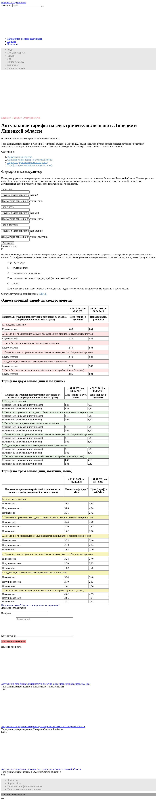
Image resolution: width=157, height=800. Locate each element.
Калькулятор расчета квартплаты (24, 38)
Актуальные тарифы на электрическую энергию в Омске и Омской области (41, 769)
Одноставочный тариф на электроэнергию (29, 159)
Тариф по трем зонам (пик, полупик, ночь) (29, 165)
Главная (5, 118)
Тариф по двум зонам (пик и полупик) (27, 162)
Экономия (13, 64)
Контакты (12, 780)
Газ (9, 58)
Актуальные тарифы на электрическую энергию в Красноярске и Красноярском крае (45, 684)
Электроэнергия (16, 52)
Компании (12, 44)
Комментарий (8, 636)
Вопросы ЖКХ (15, 61)
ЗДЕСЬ (42, 294)
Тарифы (11, 41)
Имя (3, 613)
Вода (10, 49)
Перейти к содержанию (13, 2)
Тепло (10, 55)
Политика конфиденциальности (24, 786)
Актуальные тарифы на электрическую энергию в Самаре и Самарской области (43, 726)
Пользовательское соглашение (24, 789)
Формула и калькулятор (19, 157)
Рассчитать (7, 243)
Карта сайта (14, 783)
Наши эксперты (16, 68)
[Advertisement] (78, 93)
